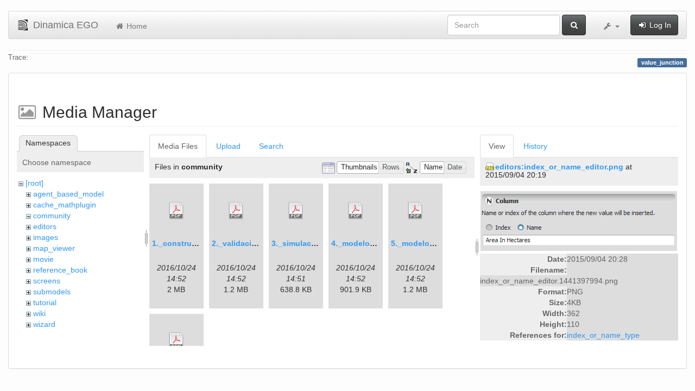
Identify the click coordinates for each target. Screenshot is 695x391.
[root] (34, 183)
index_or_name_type (603, 335)
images (45, 237)
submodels (52, 291)
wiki (39, 313)
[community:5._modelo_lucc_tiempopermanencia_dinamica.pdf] (415, 210)
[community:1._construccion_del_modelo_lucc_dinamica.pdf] (176, 210)
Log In (659, 25)
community (52, 215)
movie (43, 259)
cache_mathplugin (64, 204)
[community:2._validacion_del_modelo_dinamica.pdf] (236, 210)
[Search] (574, 25)
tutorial (44, 302)
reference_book (60, 270)
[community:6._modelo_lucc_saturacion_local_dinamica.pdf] (176, 341)
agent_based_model (68, 194)
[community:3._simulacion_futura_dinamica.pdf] (295, 210)
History (535, 146)
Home (135, 26)
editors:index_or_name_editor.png (559, 166)
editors (44, 226)
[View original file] (579, 220)
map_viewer (54, 248)
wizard (44, 324)
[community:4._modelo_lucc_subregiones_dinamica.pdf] (355, 210)
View (497, 146)
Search (271, 146)
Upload (228, 146)
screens (46, 280)
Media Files (178, 146)
